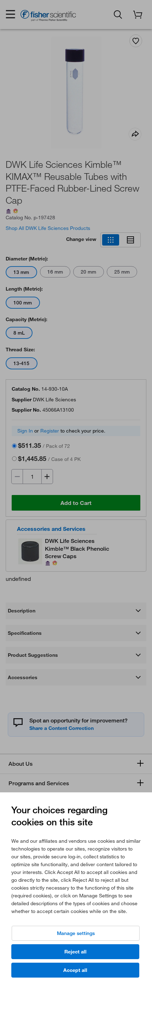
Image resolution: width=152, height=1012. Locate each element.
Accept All (75, 970)
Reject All (75, 951)
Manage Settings (76, 933)
